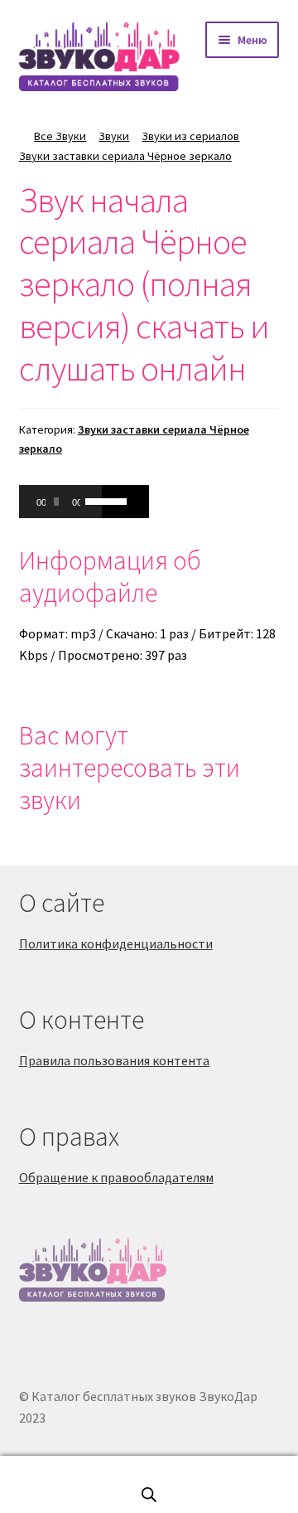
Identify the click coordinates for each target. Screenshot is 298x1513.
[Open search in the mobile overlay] (149, 1494)
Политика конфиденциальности (116, 943)
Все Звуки (60, 136)
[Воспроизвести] (40, 501)
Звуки (114, 136)
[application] (60, 501)
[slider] (89, 500)
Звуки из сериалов (190, 136)
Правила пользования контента (114, 1060)
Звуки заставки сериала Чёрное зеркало (125, 155)
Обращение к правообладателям (116, 1177)
